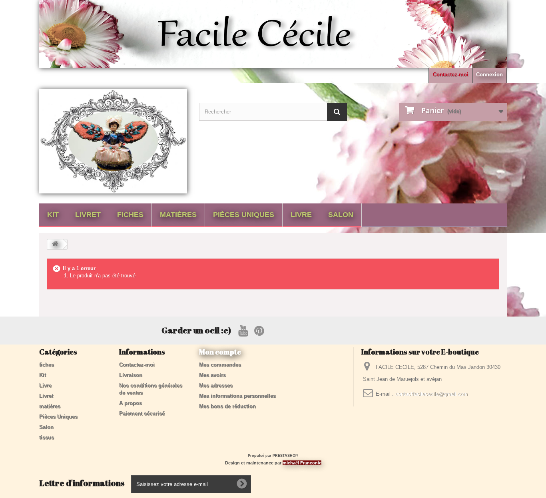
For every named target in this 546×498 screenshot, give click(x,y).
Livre (301, 214)
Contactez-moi (450, 75)
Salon (340, 214)
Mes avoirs (212, 375)
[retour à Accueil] (55, 244)
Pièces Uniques (243, 214)
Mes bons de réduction (227, 406)
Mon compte (220, 352)
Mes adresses (216, 385)
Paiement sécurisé (142, 413)
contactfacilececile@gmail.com (431, 394)
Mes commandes (220, 365)
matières (178, 214)
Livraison (130, 375)
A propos (130, 403)
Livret (88, 214)
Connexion (489, 75)
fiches (130, 214)
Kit (53, 214)
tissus (46, 437)
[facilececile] (113, 141)
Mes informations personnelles (237, 396)
